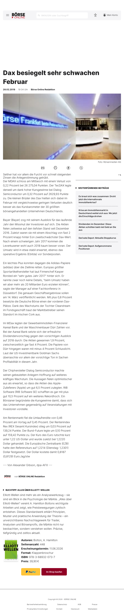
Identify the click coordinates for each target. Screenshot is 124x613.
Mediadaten (92, 609)
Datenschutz (62, 604)
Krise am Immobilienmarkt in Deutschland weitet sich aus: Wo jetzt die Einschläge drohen (98, 213)
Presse (94, 604)
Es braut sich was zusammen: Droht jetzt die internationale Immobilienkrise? (97, 199)
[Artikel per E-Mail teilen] (42, 167)
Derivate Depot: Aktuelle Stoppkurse (97, 238)
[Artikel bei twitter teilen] (81, 167)
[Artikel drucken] (55, 167)
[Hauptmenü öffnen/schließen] (7, 15)
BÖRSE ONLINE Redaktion (32, 476)
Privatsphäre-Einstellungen (37, 609)
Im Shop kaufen (54, 572)
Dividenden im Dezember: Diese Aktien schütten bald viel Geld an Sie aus (97, 227)
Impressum (75, 609)
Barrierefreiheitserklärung (37, 604)
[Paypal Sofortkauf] (30, 571)
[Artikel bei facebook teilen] (68, 167)
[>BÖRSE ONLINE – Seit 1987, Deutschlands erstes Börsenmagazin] (18, 15)
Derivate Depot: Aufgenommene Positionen (95, 247)
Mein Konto (112, 15)
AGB (79, 604)
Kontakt (59, 609)
